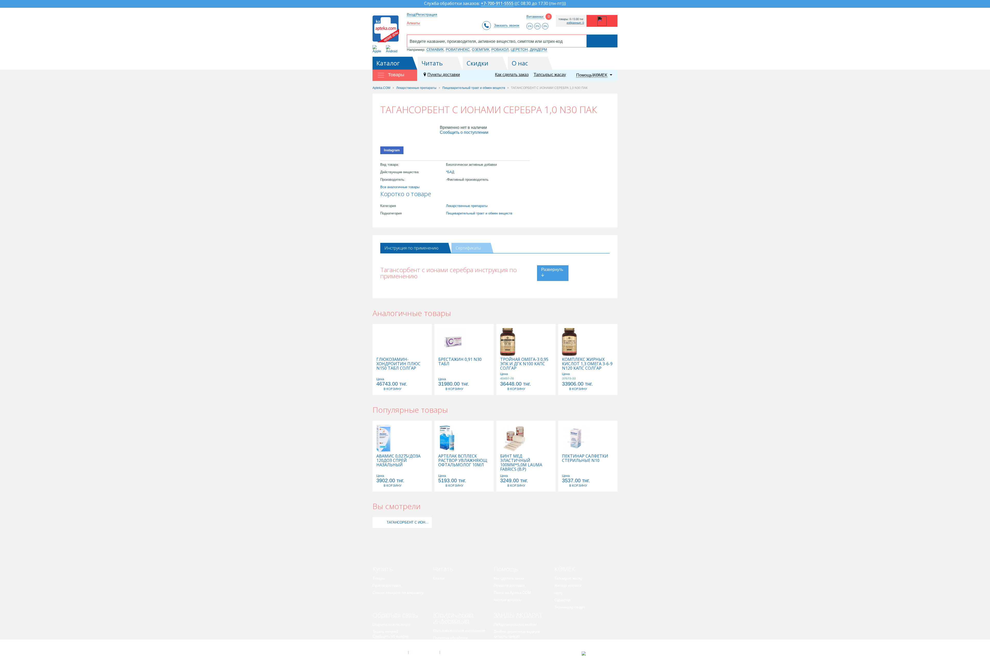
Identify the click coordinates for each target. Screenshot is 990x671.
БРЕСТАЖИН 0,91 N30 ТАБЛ (460, 361)
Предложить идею (388, 643)
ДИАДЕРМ (538, 49)
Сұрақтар (562, 600)
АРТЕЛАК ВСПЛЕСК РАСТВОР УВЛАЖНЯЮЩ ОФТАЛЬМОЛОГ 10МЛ (462, 460)
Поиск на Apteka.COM (512, 593)
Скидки (477, 63)
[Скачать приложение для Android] (392, 49)
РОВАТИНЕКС (458, 49)
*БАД (450, 172)
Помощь (506, 569)
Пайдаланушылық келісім (515, 624)
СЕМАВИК (435, 49)
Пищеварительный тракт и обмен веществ (479, 213)
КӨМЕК (564, 569)
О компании (423, 652)
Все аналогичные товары (399, 187)
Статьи (439, 578)
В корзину (392, 389)
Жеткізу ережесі (567, 585)
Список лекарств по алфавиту (398, 593)
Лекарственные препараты (467, 206)
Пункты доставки (443, 74)
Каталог (388, 63)
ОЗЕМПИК (480, 49)
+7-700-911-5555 (497, 3)
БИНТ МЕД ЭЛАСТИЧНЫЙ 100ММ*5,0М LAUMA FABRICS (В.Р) (521, 462)
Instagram (392, 150)
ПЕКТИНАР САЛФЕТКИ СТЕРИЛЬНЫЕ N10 (585, 458)
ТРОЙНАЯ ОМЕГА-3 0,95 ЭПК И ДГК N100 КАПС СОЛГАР (524, 363)
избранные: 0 (575, 22)
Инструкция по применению (411, 248)
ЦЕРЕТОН (519, 49)
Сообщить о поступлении (464, 132)
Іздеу (558, 593)
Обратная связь (395, 615)
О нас (520, 63)
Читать (432, 63)
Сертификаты (468, 248)
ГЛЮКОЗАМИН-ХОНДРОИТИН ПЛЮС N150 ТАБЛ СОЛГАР (398, 363)
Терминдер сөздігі (569, 607)
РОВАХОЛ (500, 49)
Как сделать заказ (512, 74)
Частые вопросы (508, 600)
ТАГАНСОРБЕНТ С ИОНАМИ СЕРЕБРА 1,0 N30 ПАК (409, 522)
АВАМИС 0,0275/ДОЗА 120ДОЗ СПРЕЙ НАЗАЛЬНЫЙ (398, 460)
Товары (379, 578)
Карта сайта (456, 652)
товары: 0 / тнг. (571, 19)
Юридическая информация (453, 618)
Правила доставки (509, 585)
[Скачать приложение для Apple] (378, 49)
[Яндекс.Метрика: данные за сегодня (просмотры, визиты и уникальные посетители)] (596, 653)
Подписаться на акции (391, 624)
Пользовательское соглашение (459, 630)
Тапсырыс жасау (550, 74)
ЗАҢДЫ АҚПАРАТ (518, 615)
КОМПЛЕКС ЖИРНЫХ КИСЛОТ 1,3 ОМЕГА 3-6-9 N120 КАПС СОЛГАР (587, 363)
